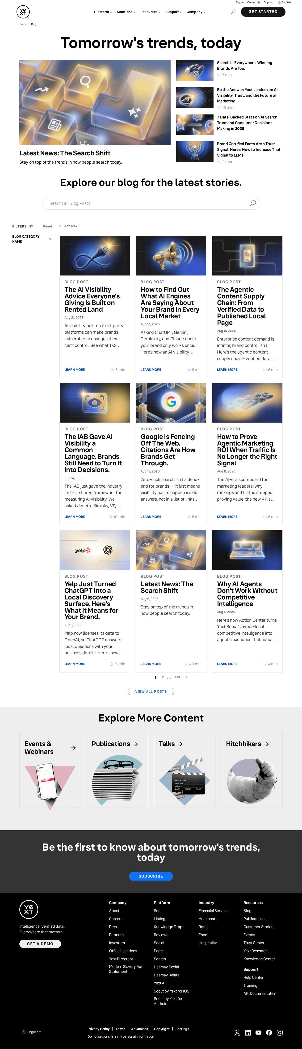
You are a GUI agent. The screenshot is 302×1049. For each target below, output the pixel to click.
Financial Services (214, 911)
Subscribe (151, 876)
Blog (247, 911)
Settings (182, 1029)
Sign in (239, 2)
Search (160, 959)
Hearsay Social (166, 967)
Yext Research (255, 951)
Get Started (263, 11)
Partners (116, 935)
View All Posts (151, 691)
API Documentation (259, 993)
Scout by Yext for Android (168, 1001)
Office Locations (123, 951)
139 (178, 677)
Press (113, 927)
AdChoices (139, 1029)
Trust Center (253, 943)
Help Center (253, 977)
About (114, 911)
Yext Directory (121, 959)
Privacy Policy (99, 1029)
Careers (115, 919)
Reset (47, 226)
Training (250, 985)
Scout (159, 911)
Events (249, 935)
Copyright (162, 1029)
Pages (159, 951)
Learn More (74, 369)
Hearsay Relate (167, 975)
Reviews (161, 935)
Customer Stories (258, 927)
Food (203, 935)
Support (268, 2)
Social (159, 943)
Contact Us (253, 2)
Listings (160, 919)
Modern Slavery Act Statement (126, 969)
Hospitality (208, 943)
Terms (120, 1029)
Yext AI (159, 983)
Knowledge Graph (169, 927)
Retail (203, 927)
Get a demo (40, 943)
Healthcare (208, 919)
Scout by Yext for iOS (171, 991)
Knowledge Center (259, 959)
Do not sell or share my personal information (121, 1036)
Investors (117, 943)
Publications (253, 919)
